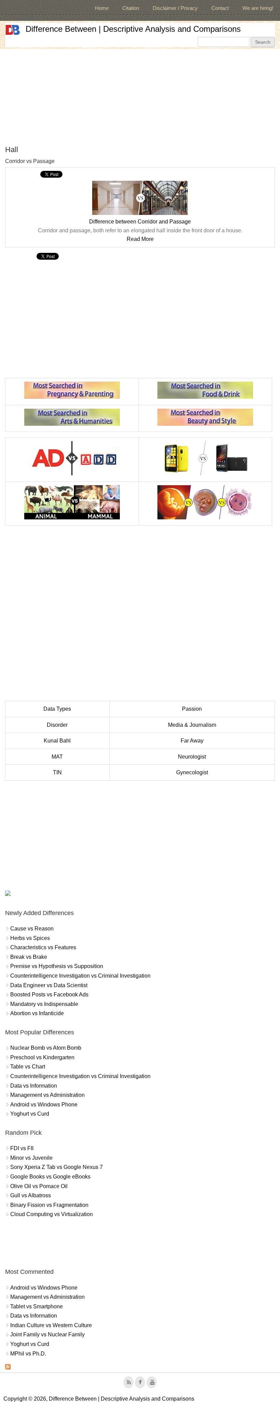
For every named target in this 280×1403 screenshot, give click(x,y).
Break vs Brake (28, 957)
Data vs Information (33, 1086)
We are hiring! (257, 8)
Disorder (57, 725)
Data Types (57, 709)
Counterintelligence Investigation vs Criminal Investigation (80, 976)
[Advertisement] (140, 97)
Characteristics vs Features (43, 947)
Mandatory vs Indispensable (44, 1004)
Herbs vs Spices (30, 938)
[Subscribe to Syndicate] (8, 1368)
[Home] (12, 30)
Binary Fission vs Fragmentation (49, 1205)
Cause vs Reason (32, 928)
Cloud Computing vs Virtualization (51, 1214)
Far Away (192, 741)
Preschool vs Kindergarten (42, 1057)
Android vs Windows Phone (44, 1104)
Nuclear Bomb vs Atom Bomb (45, 1048)
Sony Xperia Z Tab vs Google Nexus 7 (56, 1167)
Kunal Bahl (57, 741)
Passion (192, 709)
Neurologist (192, 757)
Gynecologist (192, 772)
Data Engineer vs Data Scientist (48, 985)
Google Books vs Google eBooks (50, 1177)
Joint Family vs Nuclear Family (47, 1334)
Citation (130, 8)
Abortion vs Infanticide (37, 1013)
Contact (220, 8)
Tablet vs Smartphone (36, 1306)
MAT (57, 757)
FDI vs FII (21, 1148)
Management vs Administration (47, 1095)
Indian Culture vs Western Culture (51, 1325)
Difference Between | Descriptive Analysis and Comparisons (133, 28)
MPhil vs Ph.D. (28, 1354)
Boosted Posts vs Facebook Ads (49, 994)
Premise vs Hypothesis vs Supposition (56, 966)
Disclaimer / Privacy (175, 8)
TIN (57, 772)
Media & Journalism (192, 725)
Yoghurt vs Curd (29, 1114)
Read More (140, 239)
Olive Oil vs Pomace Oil (39, 1186)
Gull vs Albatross (30, 1195)
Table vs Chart (27, 1067)
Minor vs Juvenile (31, 1158)
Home (102, 8)
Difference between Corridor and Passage (140, 221)
